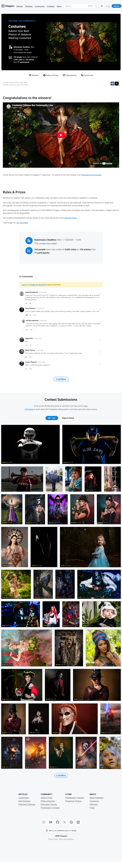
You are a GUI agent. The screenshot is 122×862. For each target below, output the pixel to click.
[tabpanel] (61, 605)
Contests (50, 6)
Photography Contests (50, 807)
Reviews (29, 6)
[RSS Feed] (78, 822)
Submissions (71, 75)
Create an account (37, 284)
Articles (19, 6)
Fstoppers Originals (26, 804)
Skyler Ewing (30, 350)
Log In (108, 6)
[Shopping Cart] (101, 5)
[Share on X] (117, 83)
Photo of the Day (48, 801)
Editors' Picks (46, 797)
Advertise (94, 804)
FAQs (92, 807)
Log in (24, 284)
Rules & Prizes (52, 75)
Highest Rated (68, 418)
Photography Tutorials (74, 797)
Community (40, 6)
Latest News (23, 797)
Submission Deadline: (21, 47)
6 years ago (43, 292)
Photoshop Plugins (73, 801)
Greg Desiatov (30, 308)
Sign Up (116, 6)
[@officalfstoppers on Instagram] (44, 822)
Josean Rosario (31, 362)
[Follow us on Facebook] (58, 822)
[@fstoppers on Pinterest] (71, 822)
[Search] (96, 6)
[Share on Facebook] (112, 83)
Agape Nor (29, 338)
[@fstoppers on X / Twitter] (64, 822)
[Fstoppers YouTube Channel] (51, 822)
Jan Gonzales (22, 222)
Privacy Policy (53, 839)
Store (59, 6)
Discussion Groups (49, 804)
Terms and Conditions (66, 839)
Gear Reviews (24, 801)
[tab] (51, 418)
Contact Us (94, 801)
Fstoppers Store (70, 217)
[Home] (7, 6)
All (51, 418)
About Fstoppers (97, 797)
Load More (61, 379)
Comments (88, 75)
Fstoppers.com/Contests (91, 174)
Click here (29, 409)
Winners (35, 75)
